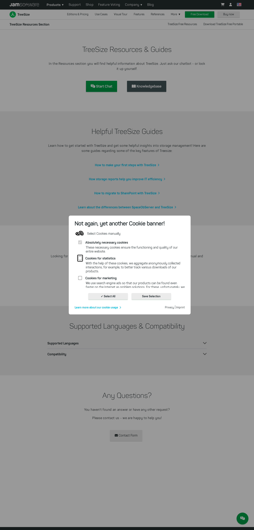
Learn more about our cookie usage (96, 307)
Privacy (169, 307)
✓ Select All (108, 296)
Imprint (180, 307)
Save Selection (151, 296)
